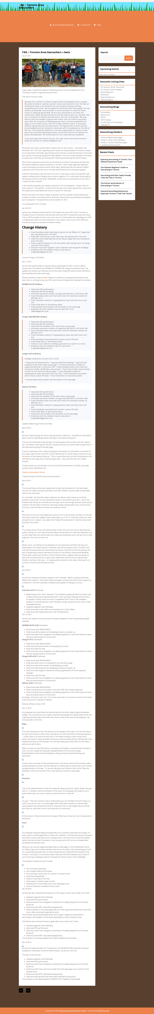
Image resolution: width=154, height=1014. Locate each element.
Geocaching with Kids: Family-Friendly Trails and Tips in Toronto (116, 176)
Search (104, 52)
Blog (99, 25)
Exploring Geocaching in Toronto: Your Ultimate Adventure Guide (116, 160)
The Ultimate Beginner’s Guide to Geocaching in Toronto (114, 168)
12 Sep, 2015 (85, 25)
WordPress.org (103, 1011)
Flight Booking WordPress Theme (72, 1011)
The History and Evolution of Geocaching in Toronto (112, 184)
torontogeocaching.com (64, 25)
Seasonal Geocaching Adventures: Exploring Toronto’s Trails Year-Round (116, 192)
